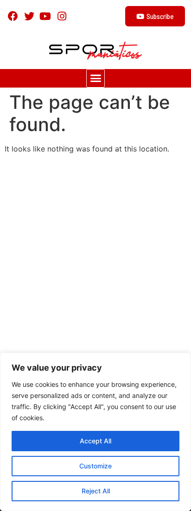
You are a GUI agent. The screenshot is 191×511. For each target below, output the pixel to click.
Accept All (95, 441)
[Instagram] (62, 16)
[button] (95, 78)
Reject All (96, 491)
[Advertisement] (95, 256)
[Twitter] (29, 16)
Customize (95, 466)
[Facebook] (13, 16)
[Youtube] (45, 16)
